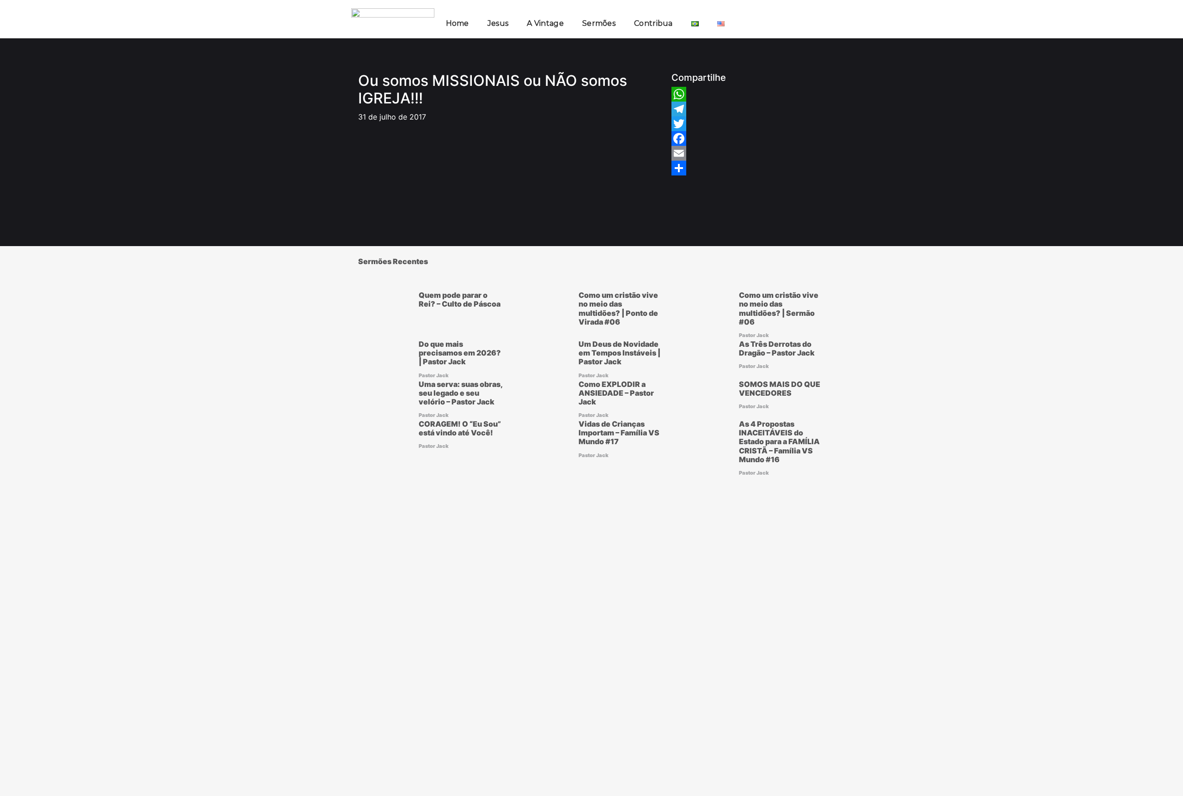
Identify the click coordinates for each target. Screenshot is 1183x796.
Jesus (498, 23)
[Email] (678, 153)
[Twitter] (678, 123)
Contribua (653, 23)
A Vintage (545, 23)
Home (457, 23)
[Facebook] (678, 138)
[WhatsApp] (678, 94)
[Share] (678, 168)
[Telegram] (678, 109)
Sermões (599, 23)
